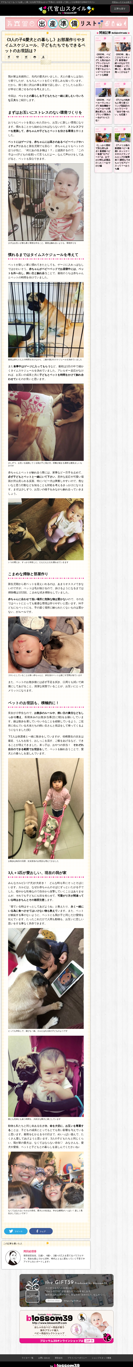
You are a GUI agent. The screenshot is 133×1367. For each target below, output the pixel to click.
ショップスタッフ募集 (101, 1358)
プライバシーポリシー (77, 1358)
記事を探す (120, 8)
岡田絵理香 (30, 1251)
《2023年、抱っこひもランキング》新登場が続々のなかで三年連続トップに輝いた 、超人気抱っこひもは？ (122, 63)
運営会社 (59, 1358)
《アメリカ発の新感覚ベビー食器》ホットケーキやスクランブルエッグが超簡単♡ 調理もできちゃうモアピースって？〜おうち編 (122, 157)
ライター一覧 (27, 1358)
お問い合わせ (44, 1358)
